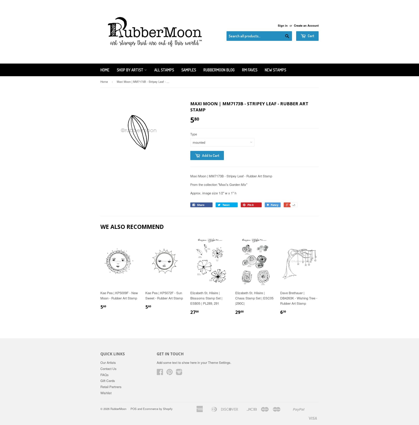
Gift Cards (107, 380)
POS (134, 409)
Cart (310, 35)
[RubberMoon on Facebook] (160, 373)
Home (104, 69)
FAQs (104, 374)
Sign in (283, 26)
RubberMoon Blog (219, 69)
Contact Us (108, 368)
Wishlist (106, 392)
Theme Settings (219, 362)
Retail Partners (111, 386)
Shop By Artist (130, 69)
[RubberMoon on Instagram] (179, 373)
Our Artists (108, 362)
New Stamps (275, 69)
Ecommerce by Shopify (158, 409)
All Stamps (164, 69)
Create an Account (306, 26)
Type (193, 134)
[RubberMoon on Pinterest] (169, 373)
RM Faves (249, 69)
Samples (188, 69)
